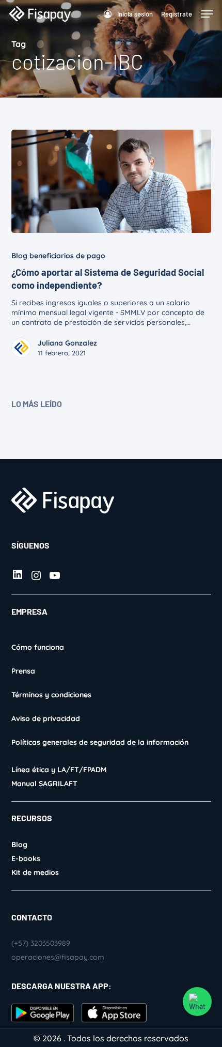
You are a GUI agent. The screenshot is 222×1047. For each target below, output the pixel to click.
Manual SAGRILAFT (44, 783)
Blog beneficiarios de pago (58, 255)
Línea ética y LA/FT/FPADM (58, 769)
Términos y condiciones (51, 694)
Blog (19, 844)
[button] (207, 14)
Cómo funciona (37, 647)
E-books (25, 858)
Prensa (23, 671)
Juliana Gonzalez (67, 343)
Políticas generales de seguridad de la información (99, 742)
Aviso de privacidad (45, 718)
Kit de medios (35, 872)
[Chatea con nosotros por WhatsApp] (197, 1001)
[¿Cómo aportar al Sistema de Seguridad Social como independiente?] (111, 181)
